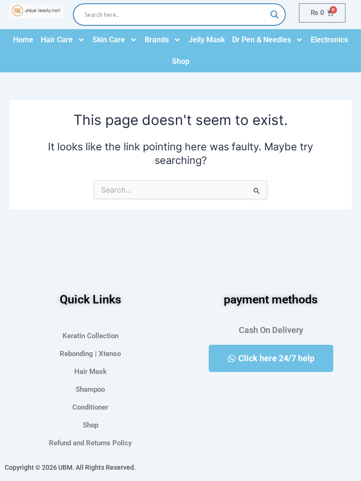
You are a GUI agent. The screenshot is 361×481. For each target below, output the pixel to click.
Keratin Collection (90, 336)
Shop (180, 61)
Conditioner (90, 407)
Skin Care (109, 39)
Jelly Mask (206, 39)
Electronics (329, 39)
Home (23, 39)
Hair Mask (90, 371)
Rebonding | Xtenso (90, 353)
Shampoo (90, 389)
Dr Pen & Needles (261, 39)
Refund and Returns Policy (90, 443)
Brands (157, 39)
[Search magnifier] (274, 14)
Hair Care (57, 39)
